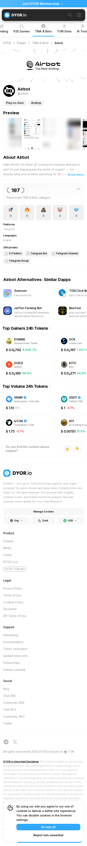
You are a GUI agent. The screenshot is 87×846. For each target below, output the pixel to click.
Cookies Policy (13, 602)
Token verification (15, 649)
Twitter (7, 723)
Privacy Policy (12, 588)
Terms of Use (12, 595)
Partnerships (11, 662)
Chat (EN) (9, 695)
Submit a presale (14, 669)
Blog (6, 689)
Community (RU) (14, 716)
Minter (7, 548)
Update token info (15, 656)
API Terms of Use (14, 616)
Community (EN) (13, 702)
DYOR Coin (10, 562)
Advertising (10, 635)
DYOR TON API (15, 569)
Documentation (13, 642)
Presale (8, 541)
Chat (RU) (9, 709)
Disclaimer (10, 609)
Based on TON (62, 751)
